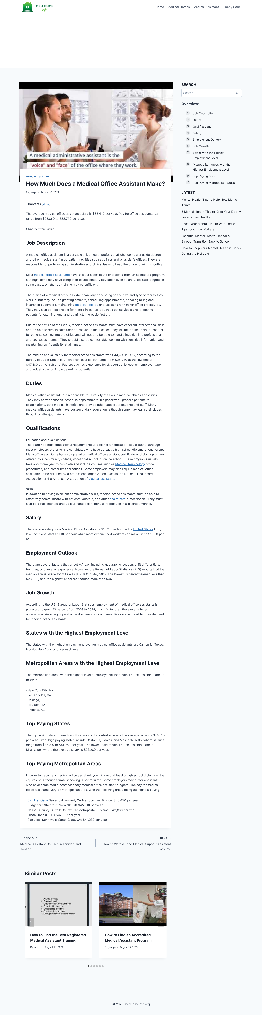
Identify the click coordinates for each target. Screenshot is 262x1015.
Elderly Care (231, 7)
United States (143, 529)
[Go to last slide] (31, 922)
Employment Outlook (207, 139)
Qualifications (202, 126)
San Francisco (38, 800)
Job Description (203, 113)
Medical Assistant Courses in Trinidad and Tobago (50, 844)
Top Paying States (205, 176)
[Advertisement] (131, 41)
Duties (197, 120)
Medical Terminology (130, 464)
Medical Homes (179, 7)
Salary (197, 133)
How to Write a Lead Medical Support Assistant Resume (137, 844)
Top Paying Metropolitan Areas (214, 182)
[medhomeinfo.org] (38, 7)
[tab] (88, 966)
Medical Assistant (206, 7)
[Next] (161, 922)
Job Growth (201, 146)
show (46, 204)
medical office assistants (52, 275)
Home (159, 7)
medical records (86, 304)
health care (118, 499)
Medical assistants (101, 478)
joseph (33, 192)
